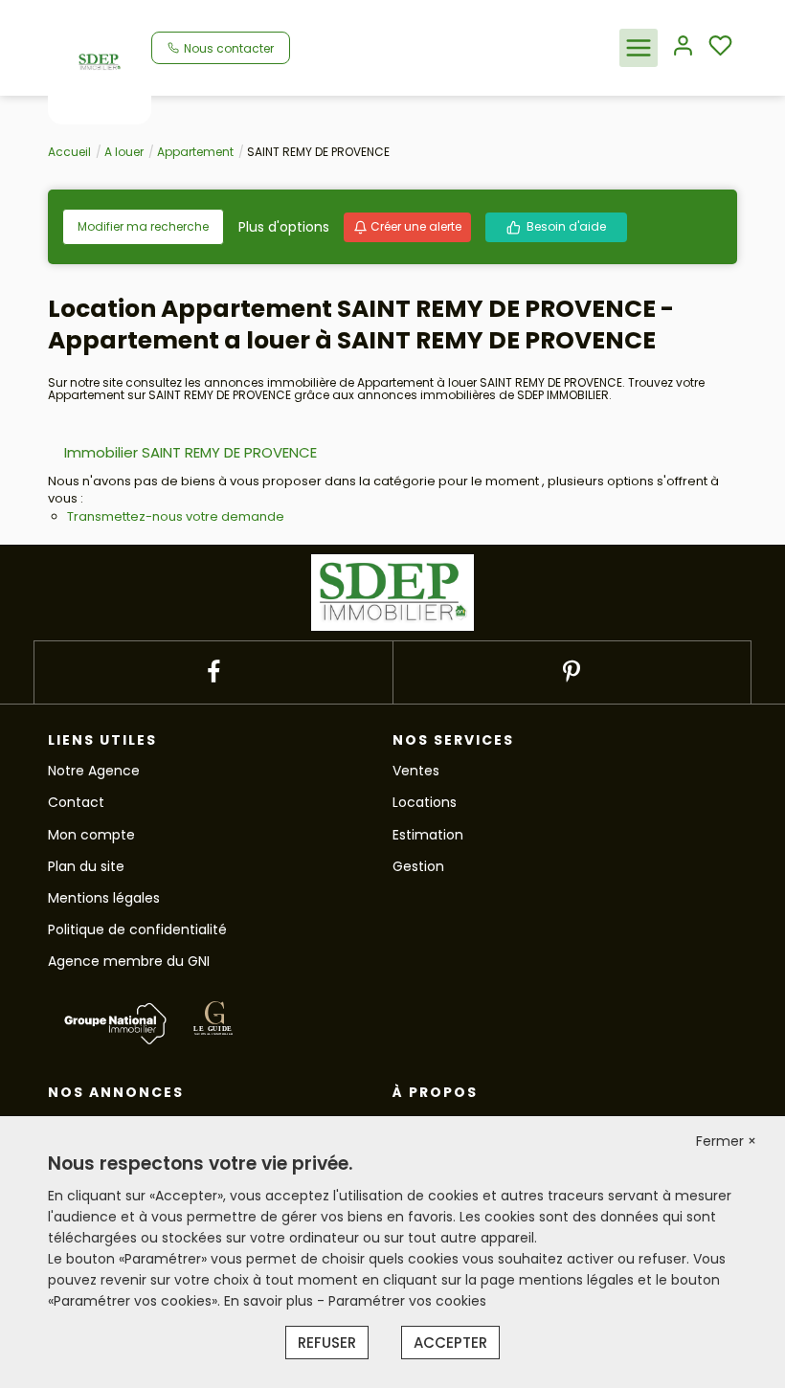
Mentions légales (104, 897)
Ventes (415, 770)
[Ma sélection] (720, 47)
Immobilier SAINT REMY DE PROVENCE (190, 452)
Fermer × (726, 1141)
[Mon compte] (683, 47)
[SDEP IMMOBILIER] (100, 61)
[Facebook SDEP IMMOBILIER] (213, 672)
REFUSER (327, 1342)
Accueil (69, 152)
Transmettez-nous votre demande (175, 516)
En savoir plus (270, 1300)
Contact (76, 802)
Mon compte (91, 834)
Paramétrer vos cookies (407, 1300)
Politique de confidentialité (137, 929)
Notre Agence (94, 770)
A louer (124, 152)
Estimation (427, 834)
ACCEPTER (450, 1342)
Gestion (418, 866)
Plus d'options (283, 226)
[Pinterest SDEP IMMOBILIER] (571, 672)
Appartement (195, 152)
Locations (424, 802)
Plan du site (86, 866)
